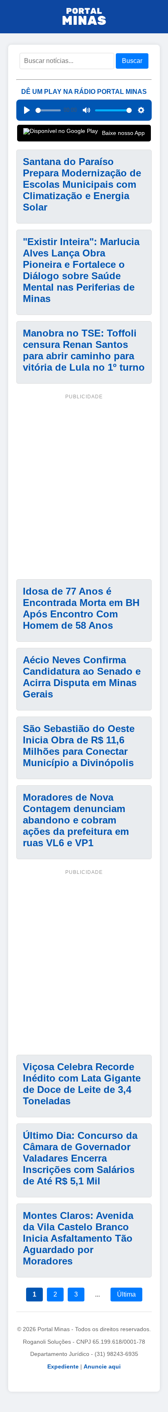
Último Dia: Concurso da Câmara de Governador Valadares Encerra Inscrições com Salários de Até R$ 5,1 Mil (80, 1158)
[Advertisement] (84, 485)
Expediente (63, 1366)
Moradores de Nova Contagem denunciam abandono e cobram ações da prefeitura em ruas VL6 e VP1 (76, 820)
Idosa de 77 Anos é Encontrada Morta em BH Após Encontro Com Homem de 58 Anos (81, 608)
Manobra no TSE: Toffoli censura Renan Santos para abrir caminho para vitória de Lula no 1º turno (84, 350)
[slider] (48, 110)
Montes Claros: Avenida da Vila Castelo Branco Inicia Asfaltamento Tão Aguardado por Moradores (78, 1238)
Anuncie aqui (102, 1366)
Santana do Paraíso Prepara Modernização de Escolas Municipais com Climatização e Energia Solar (82, 184)
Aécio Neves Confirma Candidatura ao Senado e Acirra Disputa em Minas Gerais (82, 676)
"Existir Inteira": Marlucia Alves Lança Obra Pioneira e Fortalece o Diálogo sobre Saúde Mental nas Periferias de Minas (81, 270)
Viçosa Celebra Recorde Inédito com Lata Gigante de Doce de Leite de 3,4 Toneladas (82, 1083)
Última (126, 1294)
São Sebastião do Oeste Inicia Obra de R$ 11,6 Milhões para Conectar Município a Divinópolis (79, 745)
